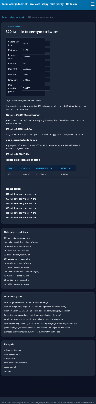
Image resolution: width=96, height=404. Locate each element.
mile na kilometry (12, 354)
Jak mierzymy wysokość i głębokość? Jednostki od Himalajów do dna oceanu (37, 327)
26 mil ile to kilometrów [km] (17, 250)
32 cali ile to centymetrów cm (17, 254)
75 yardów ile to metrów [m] (16, 280)
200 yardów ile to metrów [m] (17, 259)
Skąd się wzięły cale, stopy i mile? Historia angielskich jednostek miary (35, 306)
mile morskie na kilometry (15, 362)
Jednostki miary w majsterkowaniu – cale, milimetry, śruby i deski (33, 331)
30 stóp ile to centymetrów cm (17, 263)
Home (4, 17)
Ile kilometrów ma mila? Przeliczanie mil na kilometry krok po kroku (34, 319)
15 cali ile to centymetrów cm (17, 267)
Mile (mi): (12, 74)
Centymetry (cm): (13, 43)
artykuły (7, 371)
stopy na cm (9, 358)
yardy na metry (11, 367)
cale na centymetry (17, 17)
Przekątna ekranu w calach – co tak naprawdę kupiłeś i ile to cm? (32, 315)
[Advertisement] (71, 53)
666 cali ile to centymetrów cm (17, 238)
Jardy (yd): (13, 80)
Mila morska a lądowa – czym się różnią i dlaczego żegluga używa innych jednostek (41, 323)
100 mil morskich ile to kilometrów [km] (21, 271)
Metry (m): (13, 50)
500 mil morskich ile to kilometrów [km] (21, 242)
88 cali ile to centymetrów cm (17, 284)
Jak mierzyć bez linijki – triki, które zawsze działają (26, 302)
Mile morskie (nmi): (12, 88)
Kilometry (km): (12, 57)
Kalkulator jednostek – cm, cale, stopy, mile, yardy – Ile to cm (39, 4)
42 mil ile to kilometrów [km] (17, 275)
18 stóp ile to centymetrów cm (17, 246)
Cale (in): (12, 63)
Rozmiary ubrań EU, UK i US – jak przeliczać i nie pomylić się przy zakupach (37, 310)
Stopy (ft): (12, 69)
